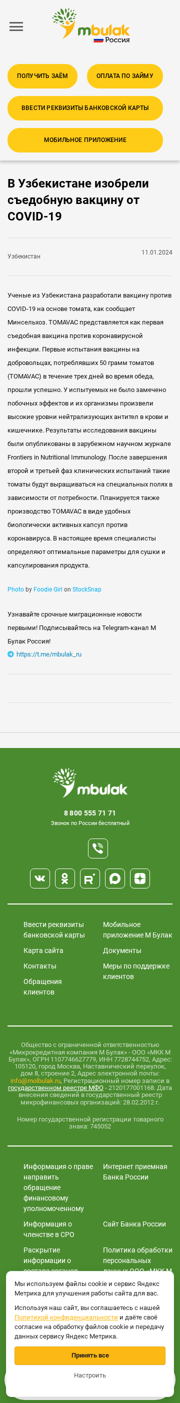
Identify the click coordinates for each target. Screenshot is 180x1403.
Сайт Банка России (134, 1224)
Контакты (40, 966)
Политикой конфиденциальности (66, 1317)
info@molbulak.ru (35, 1080)
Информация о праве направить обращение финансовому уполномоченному (58, 1187)
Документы (122, 950)
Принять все (90, 1355)
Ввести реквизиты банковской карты (85, 108)
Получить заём (42, 76)
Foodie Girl (48, 589)
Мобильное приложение (85, 140)
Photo (16, 589)
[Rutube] (90, 878)
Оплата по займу (125, 76)
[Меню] (17, 27)
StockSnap (87, 589)
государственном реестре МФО (56, 1088)
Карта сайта (44, 950)
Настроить (90, 1375)
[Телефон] (98, 848)
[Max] (115, 878)
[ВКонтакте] (40, 878)
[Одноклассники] (65, 878)
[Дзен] (140, 878)
